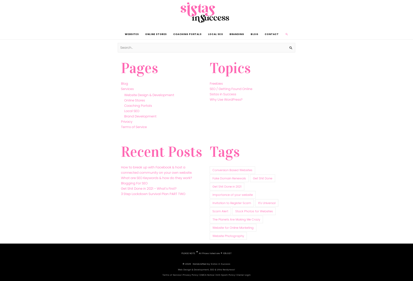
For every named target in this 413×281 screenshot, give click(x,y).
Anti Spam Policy (225, 275)
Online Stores (134, 100)
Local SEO (131, 111)
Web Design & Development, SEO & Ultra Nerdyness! (206, 269)
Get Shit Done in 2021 (227, 187)
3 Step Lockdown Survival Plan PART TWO (153, 194)
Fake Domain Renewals (229, 178)
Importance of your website (232, 195)
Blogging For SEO (134, 183)
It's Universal (267, 203)
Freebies (216, 83)
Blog (124, 83)
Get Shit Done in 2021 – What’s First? (148, 188)
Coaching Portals (138, 105)
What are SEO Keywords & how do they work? (156, 178)
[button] (286, 34)
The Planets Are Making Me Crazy (236, 219)
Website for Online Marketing (233, 228)
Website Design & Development (149, 95)
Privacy (126, 121)
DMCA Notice (207, 275)
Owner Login (244, 275)
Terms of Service (134, 127)
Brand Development (140, 116)
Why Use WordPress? (226, 99)
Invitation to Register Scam (231, 203)
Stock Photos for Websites (254, 211)
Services (127, 89)
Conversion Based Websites (232, 170)
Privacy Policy (190, 275)
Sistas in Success (223, 94)
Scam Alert (220, 211)
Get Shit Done (262, 178)
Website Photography (228, 236)
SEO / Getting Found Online (231, 89)
